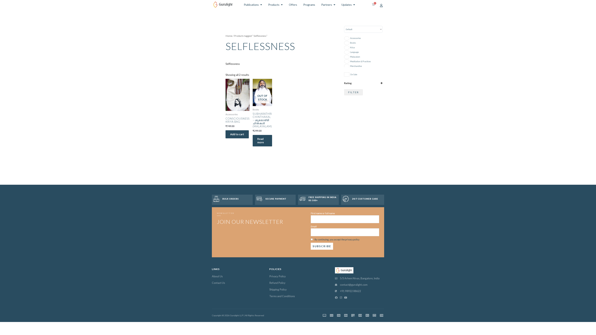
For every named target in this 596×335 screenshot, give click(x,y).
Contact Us (218, 282)
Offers (293, 4)
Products (273, 4)
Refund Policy (277, 282)
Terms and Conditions (282, 296)
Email (314, 226)
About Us (217, 276)
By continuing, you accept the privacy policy (336, 239)
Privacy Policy (277, 276)
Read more (260, 140)
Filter (353, 92)
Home (229, 35)
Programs (309, 4)
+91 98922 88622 (350, 291)
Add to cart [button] (237, 134)
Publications (251, 4)
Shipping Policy (278, 289)
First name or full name (323, 213)
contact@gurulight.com (354, 284)
